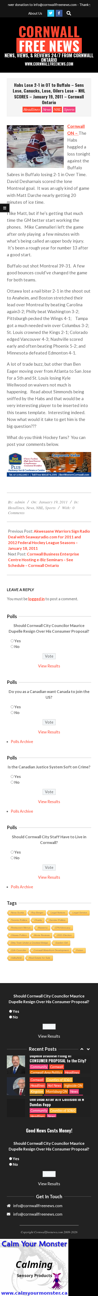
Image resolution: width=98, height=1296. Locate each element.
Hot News (54, 1085)
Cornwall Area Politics (46, 1072)
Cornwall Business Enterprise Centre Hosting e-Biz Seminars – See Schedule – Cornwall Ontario (43, 560)
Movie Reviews (42, 935)
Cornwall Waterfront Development (51, 950)
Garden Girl (62, 943)
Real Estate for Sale (39, 958)
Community (39, 1067)
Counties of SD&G (59, 1080)
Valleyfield (16, 958)
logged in (36, 598)
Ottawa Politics (19, 935)
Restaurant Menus (21, 927)
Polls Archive (22, 741)
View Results (49, 666)
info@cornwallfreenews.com (37, 1214)
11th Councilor (18, 950)
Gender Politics (57, 920)
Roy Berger (37, 912)
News (47, 109)
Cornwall (56, 1067)
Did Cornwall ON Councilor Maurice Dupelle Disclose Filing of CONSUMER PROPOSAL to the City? (58, 1055)
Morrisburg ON (56, 1091)
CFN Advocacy (62, 927)
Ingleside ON (73, 1085)
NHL (57, 109)
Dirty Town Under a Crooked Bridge (29, 943)
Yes (17, 640)
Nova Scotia (17, 912)
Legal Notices (58, 912)
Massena (43, 927)
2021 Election (64, 935)
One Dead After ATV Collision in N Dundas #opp (57, 1101)
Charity (38, 920)
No (17, 646)
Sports (69, 109)
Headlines (31, 109)
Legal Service (80, 912)
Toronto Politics (19, 920)
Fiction (79, 950)
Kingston (37, 1091)
